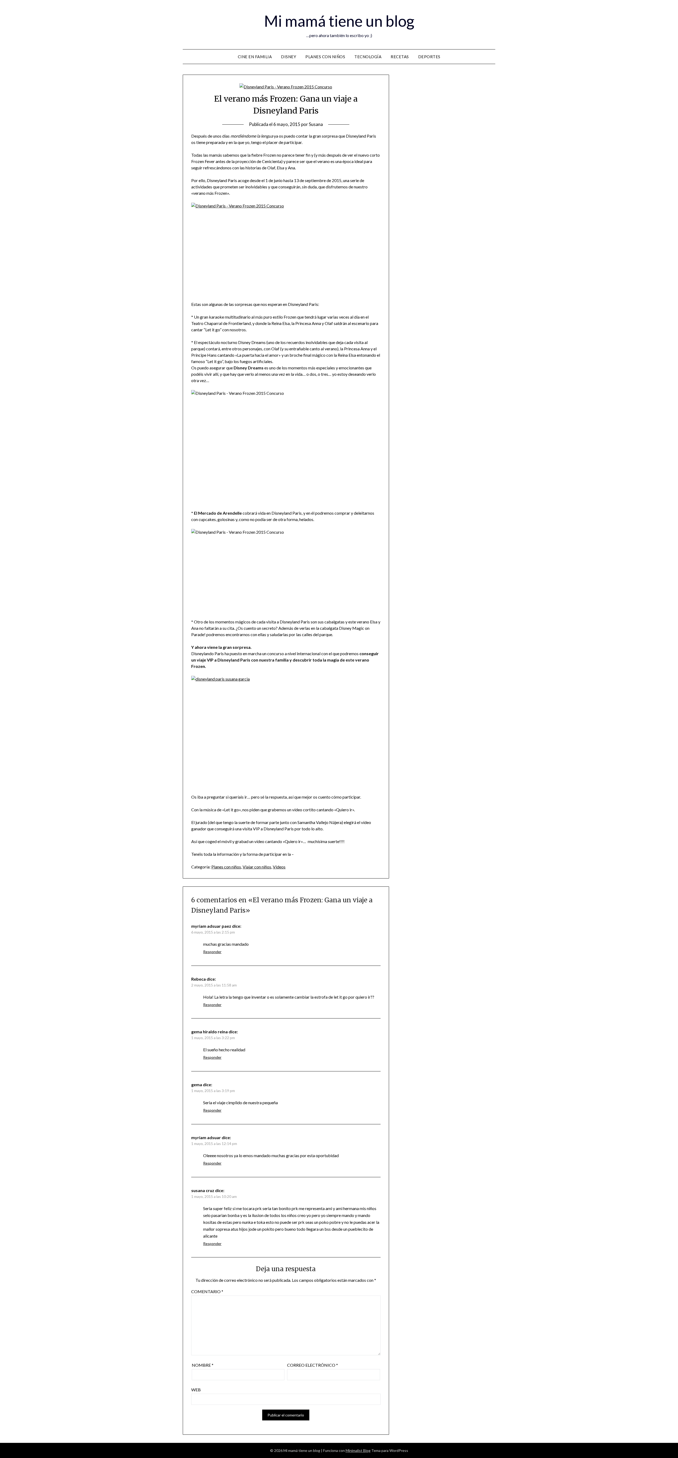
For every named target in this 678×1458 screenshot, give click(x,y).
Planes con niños (325, 56)
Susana (316, 124)
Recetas (400, 56)
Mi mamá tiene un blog (339, 21)
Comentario (207, 1291)
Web (196, 1389)
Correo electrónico (312, 1365)
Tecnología (367, 56)
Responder (212, 951)
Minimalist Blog (358, 1450)
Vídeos (279, 866)
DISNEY (288, 56)
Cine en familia (255, 56)
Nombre (202, 1365)
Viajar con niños (257, 866)
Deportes (429, 56)
